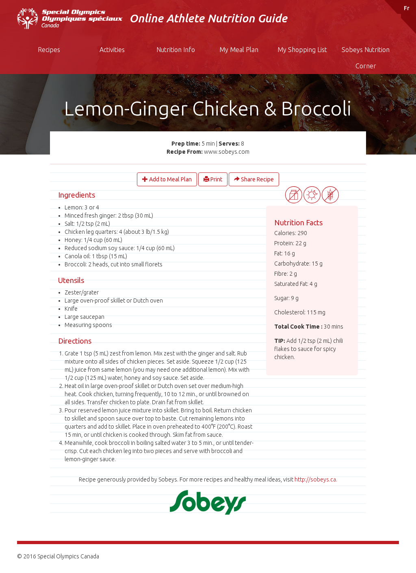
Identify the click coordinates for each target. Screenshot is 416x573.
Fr (407, 8)
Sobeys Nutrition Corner (366, 58)
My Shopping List (302, 49)
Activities (112, 49)
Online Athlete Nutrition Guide (208, 18)
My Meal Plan (238, 49)
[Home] (70, 18)
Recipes (49, 49)
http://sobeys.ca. (316, 479)
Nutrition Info (175, 49)
